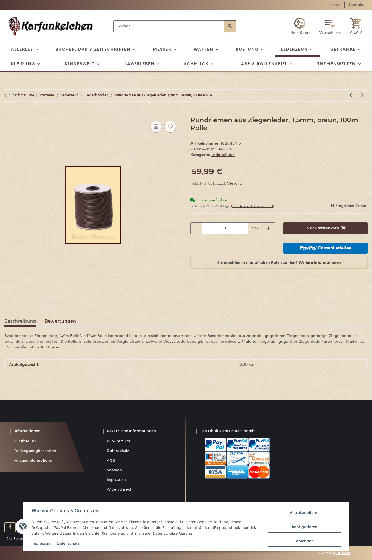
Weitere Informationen (320, 263)
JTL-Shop (343, 553)
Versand (234, 184)
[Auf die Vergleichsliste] (156, 127)
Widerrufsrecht (120, 490)
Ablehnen (305, 540)
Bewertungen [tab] (60, 321)
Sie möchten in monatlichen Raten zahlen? (279, 263)
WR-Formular (118, 441)
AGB (111, 461)
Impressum (116, 480)
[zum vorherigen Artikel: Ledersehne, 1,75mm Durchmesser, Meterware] (350, 95)
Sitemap (114, 470)
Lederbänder (223, 155)
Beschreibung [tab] (20, 321)
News (335, 5)
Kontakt (356, 5)
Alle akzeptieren (305, 512)
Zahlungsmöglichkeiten (35, 451)
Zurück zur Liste (21, 95)
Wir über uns (25, 441)
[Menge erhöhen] (269, 228)
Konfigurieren (305, 526)
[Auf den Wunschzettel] (170, 127)
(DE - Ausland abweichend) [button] (252, 206)
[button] (300, 26)
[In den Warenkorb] (8, 113)
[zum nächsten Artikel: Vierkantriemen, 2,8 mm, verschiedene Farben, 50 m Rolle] (362, 95)
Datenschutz (118, 451)
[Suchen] (230, 26)
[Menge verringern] (197, 228)
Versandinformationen (34, 461)
